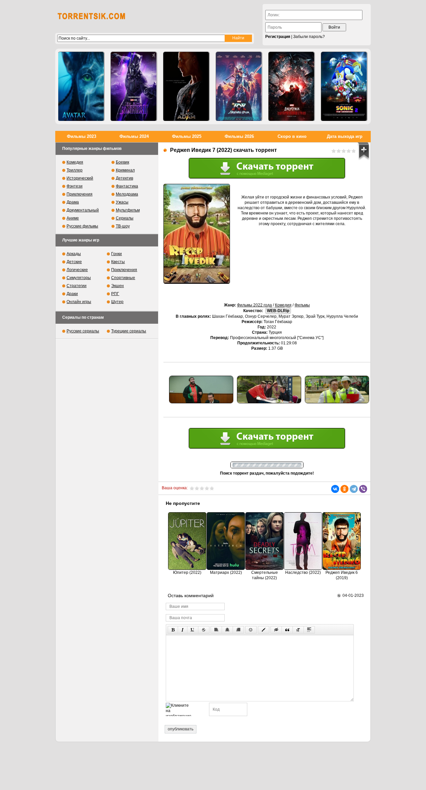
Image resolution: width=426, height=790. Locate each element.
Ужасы (122, 202)
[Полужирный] (173, 629)
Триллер (75, 170)
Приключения (80, 194)
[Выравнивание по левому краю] (216, 629)
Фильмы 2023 (81, 136)
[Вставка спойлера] (309, 629)
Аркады (74, 253)
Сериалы (124, 218)
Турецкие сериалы (128, 331)
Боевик (122, 162)
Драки (72, 293)
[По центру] (227, 629)
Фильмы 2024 (134, 136)
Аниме (73, 218)
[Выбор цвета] (263, 629)
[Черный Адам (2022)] (186, 86)
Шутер (117, 301)
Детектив (124, 178)
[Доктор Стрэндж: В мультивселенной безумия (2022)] (292, 86)
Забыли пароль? (309, 36)
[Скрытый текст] (276, 629)
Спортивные (123, 277)
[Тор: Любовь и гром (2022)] (239, 86)
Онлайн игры (79, 301)
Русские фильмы (82, 226)
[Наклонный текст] (182, 629)
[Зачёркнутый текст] (203, 629)
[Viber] (363, 489)
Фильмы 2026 (239, 136)
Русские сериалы (83, 331)
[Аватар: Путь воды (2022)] (81, 86)
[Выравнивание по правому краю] (238, 629)
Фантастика (127, 186)
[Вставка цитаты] (287, 629)
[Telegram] (354, 489)
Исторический (80, 178)
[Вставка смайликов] (251, 629)
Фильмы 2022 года (254, 305)
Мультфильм (128, 210)
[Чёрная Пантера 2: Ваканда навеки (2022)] (134, 86)
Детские (74, 261)
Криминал (125, 170)
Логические (77, 269)
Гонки (116, 253)
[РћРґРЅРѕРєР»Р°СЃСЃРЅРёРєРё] (344, 489)
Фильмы (302, 305)
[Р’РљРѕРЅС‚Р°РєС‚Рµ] (335, 489)
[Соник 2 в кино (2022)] (344, 86)
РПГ (115, 293)
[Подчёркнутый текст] (192, 629)
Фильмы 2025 (186, 136)
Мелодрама (127, 194)
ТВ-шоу (123, 226)
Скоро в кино (292, 136)
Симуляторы (79, 277)
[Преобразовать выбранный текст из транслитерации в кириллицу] (298, 629)
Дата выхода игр (344, 136)
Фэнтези (75, 186)
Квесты (118, 261)
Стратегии (77, 285)
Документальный (83, 210)
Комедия (283, 305)
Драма (73, 202)
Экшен (117, 285)
